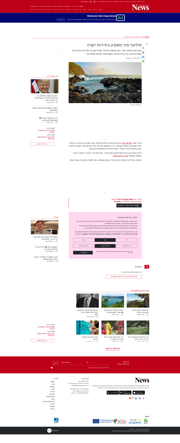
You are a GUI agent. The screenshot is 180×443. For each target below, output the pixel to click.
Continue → (83, 252)
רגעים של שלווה (34, 6)
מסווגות (134, 1)
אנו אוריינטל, (126, 143)
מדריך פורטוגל (33, 9)
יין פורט (62, 9)
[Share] (57, 102)
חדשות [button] (100, 9)
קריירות (119, 1)
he (89, 1)
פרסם (111, 1)
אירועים (107, 1)
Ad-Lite (83, 1)
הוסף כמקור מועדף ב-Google (127, 205)
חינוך (77, 6)
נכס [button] (74, 6)
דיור (73, 9)
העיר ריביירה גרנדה (120, 156)
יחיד (127, 240)
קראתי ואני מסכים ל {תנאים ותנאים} (98, 368)
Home (81, 6)
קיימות (58, 9)
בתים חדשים (48, 6)
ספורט (49, 9)
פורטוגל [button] (95, 9)
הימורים (45, 9)
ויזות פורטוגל (67, 6)
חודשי (105, 240)
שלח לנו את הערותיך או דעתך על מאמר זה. (123, 276)
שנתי (83, 240)
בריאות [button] (54, 9)
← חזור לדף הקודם (42, 144)
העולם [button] (89, 9)
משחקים (103, 1)
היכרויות (98, 1)
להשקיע (76, 9)
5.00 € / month (105, 246)
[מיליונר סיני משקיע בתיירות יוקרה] (105, 82)
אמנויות (41, 6)
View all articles (113, 348)
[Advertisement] (105, 125)
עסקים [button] (84, 9)
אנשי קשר (115, 1)
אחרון (131, 1)
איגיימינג (40, 9)
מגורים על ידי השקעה (57, 6)
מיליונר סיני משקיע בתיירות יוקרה (135, 37)
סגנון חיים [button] (68, 9)
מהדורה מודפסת (141, 1)
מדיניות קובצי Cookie (48, 401)
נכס (80, 9)
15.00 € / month (83, 246)
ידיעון (123, 1)
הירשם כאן (61, 20)
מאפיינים (127, 1)
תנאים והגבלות (50, 396)
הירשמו (55, 363)
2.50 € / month (127, 246)
